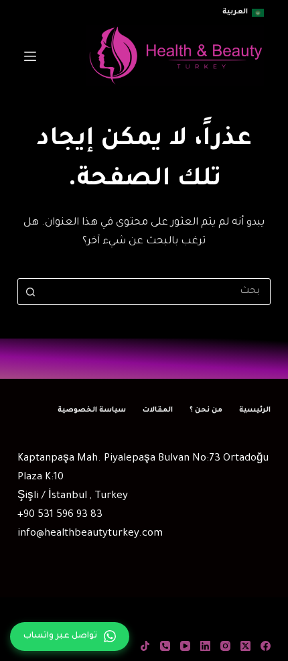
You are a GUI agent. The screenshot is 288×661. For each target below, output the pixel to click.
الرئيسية (255, 410)
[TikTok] (145, 646)
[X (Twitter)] (245, 646)
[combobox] (157, 291)
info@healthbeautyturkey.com (90, 534)
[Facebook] (266, 646)
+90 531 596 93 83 (59, 515)
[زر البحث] (31, 291)
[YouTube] (185, 646)
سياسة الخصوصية (92, 410)
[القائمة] (30, 56)
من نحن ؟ (206, 410)
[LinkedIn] (205, 646)
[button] (243, 12)
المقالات (158, 410)
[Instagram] (225, 646)
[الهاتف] (165, 646)
